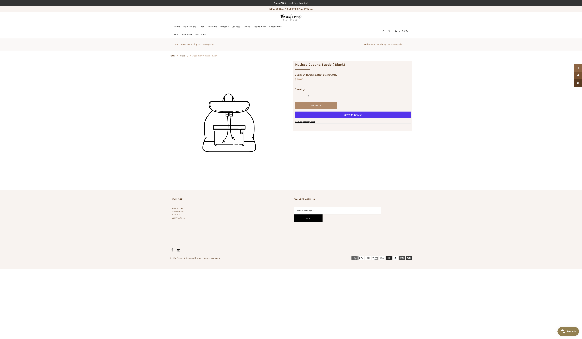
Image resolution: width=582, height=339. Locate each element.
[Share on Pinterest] (578, 83)
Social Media (178, 211)
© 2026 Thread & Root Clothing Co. (185, 258)
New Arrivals (189, 26)
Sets (176, 34)
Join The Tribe (178, 218)
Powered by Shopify (211, 258)
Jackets (236, 26)
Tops (202, 26)
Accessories (275, 26)
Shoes (247, 26)
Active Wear (259, 26)
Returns (176, 215)
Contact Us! (177, 208)
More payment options (305, 121)
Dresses (224, 26)
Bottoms (212, 26)
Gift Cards (201, 34)
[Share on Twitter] (578, 75)
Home (177, 26)
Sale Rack (187, 34)
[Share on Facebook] (578, 68)
